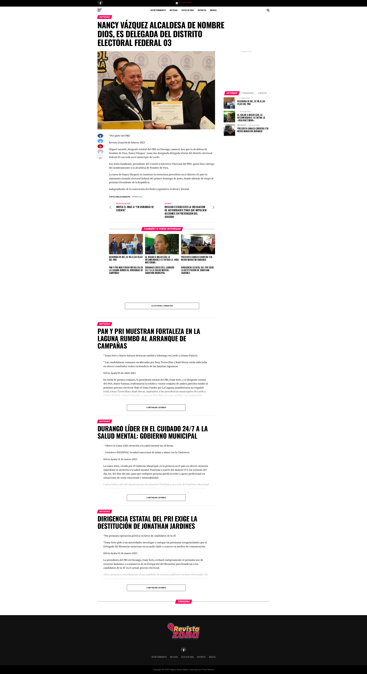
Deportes (202, 10)
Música (213, 10)
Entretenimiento (158, 10)
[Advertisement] (247, 71)
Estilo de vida (187, 10)
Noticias (173, 10)
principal (137, 197)
